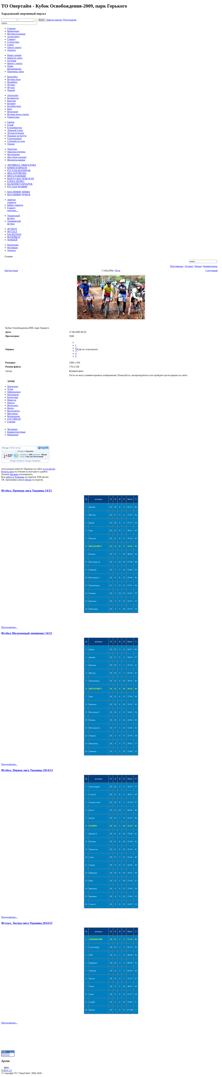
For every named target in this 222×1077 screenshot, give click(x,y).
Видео (10, 408)
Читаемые (12, 429)
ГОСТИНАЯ (14, 419)
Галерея (11, 421)
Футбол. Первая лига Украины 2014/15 (27, 770)
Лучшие (189, 266)
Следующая (211, 270)
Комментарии (210, 266)
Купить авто (7, 471)
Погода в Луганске (17, 461)
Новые (198, 266)
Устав (10, 389)
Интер (28, 479)
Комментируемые (16, 432)
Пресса (10, 402)
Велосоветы (13, 411)
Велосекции (13, 416)
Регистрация (69, 20)
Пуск (117, 270)
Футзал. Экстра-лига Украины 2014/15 (26, 923)
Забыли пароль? (54, 20)
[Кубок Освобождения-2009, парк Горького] (111, 319)
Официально (14, 392)
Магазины (12, 413)
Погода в (25, 451)
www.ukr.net (49, 469)
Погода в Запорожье (32, 461)
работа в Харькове (15, 477)
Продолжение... (9, 627)
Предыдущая (11, 270)
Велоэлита (12, 405)
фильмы (14, 474)
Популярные (176, 266)
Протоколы (13, 394)
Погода (5, 448)
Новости (11, 400)
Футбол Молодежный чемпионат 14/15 (26, 633)
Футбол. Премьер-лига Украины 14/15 (26, 490)
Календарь (12, 397)
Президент (12, 386)
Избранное (12, 434)
